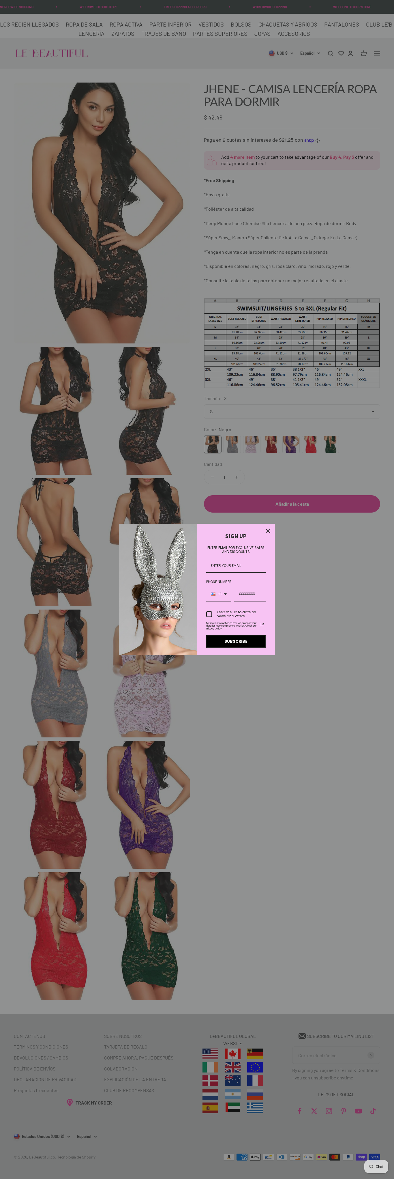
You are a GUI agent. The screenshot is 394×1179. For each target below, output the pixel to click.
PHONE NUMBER (219, 581)
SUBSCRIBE (235, 641)
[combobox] (218, 594)
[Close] (268, 531)
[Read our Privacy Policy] (262, 624)
